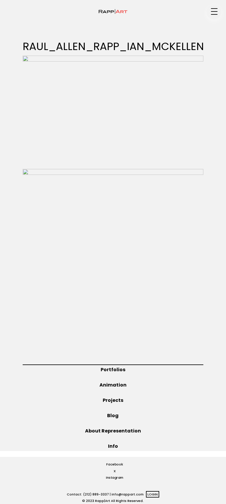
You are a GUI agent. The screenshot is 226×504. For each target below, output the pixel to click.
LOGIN (152, 494)
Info (113, 446)
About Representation (113, 430)
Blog (113, 415)
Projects (113, 400)
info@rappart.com (128, 494)
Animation (113, 385)
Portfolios (113, 369)
